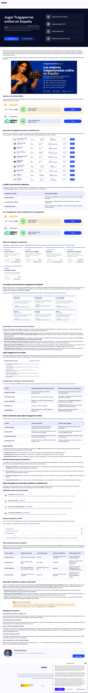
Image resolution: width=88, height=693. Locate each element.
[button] (85, 663)
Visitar (72, 139)
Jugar (72, 109)
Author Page (78, 656)
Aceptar (59, 689)
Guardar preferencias (80, 689)
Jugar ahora (11, 38)
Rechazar (70, 689)
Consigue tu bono (27, 38)
